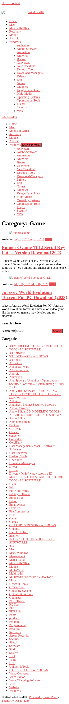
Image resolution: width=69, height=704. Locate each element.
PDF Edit (15, 611)
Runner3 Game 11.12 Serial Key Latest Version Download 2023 (33, 250)
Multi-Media (24, 93)
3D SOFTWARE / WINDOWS (28, 356)
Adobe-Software (27, 48)
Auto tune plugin (19, 421)
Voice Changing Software (24, 680)
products (14, 618)
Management (17, 556)
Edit (19, 79)
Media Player (17, 559)
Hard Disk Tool (18, 532)
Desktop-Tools (26, 69)
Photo (12, 614)
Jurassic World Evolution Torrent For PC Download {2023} (34, 295)
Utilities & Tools (19, 666)
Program (14, 621)
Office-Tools (17, 587)
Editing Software (19, 494)
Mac (12, 24)
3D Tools (15, 359)
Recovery (15, 31)
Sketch (13, 642)
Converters (23, 62)
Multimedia (16, 573)
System (13, 652)
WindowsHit (9, 117)
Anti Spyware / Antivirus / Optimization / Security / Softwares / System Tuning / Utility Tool (36, 384)
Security (22, 107)
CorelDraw (16, 442)
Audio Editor (17, 418)
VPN (20, 110)
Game (48, 239)
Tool (12, 656)
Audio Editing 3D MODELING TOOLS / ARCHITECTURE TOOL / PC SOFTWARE (37, 413)
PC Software (17, 601)
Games (21, 83)
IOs (11, 546)
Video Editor (17, 677)
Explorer (14, 508)
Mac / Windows (18, 552)
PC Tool (14, 604)
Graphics (22, 86)
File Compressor (19, 511)
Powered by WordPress (43, 697)
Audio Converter (19, 408)
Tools (12, 659)
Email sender (17, 504)
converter (15, 435)
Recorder (14, 628)
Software (14, 646)
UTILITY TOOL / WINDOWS (28, 670)
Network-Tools (18, 583)
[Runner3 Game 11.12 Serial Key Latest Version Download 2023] (19, 232)
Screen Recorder (19, 635)
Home (13, 21)
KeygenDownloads (28, 90)
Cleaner (14, 432)
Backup (21, 59)
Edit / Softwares (19, 490)
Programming (17, 625)
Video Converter (19, 673)
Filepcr (21, 104)
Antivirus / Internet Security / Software (32, 404)
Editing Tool (16, 497)
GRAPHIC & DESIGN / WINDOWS (32, 525)
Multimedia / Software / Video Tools (31, 577)
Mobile (13, 35)
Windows (15, 41)
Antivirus (22, 55)
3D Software (17, 352)
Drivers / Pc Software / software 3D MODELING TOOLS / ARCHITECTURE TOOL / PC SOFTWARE (36, 477)
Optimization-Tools (28, 100)
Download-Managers (30, 72)
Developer (15, 459)
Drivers (21, 76)
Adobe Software (19, 366)
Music (13, 580)
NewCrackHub (26, 66)
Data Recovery (18, 452)
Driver (13, 466)
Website (14, 687)
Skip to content (11, 3)
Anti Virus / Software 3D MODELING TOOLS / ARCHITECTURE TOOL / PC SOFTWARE (35, 394)
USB (12, 663)
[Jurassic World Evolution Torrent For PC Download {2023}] (30, 277)
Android (14, 38)
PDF (12, 608)
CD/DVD (15, 428)
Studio (13, 649)
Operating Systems (28, 97)
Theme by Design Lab (15, 700)
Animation (23, 52)
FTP (12, 515)
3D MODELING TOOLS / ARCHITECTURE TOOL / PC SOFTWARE (38, 347)
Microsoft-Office (19, 28)
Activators (23, 45)
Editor (13, 501)
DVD (12, 483)
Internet (13, 535)
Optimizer (15, 597)
